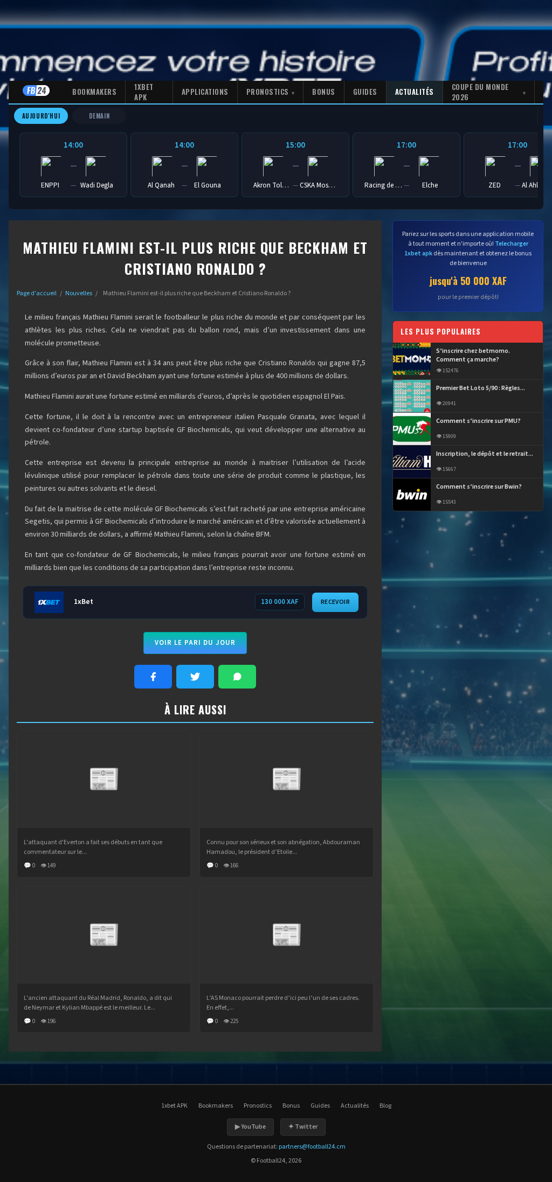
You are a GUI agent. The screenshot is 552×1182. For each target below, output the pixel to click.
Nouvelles (78, 293)
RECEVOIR (335, 602)
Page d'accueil (37, 293)
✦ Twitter (303, 1126)
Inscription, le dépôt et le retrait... (484, 454)
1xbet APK (144, 92)
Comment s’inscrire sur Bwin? (479, 487)
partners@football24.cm (312, 1146)
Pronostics (267, 91)
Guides (365, 91)
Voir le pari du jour (195, 643)
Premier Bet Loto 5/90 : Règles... (480, 388)
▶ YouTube (250, 1126)
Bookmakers (94, 91)
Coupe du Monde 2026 (480, 92)
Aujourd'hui (41, 116)
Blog (385, 1105)
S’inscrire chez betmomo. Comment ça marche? (473, 356)
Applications (205, 91)
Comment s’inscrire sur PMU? (478, 421)
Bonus (323, 91)
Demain (99, 116)
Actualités (414, 91)
